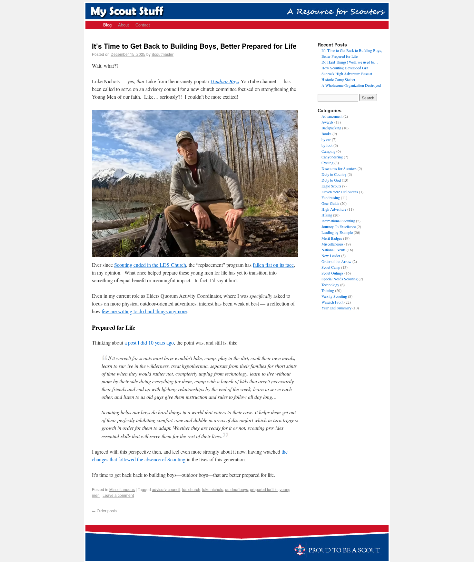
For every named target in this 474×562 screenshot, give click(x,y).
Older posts (104, 510)
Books (326, 133)
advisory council (166, 489)
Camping (328, 151)
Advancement (331, 116)
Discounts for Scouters (339, 168)
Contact (142, 25)
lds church (191, 489)
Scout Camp (330, 267)
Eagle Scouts (331, 185)
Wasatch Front (332, 302)
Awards (327, 122)
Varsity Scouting (334, 296)
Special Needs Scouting (339, 278)
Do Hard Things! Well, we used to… (349, 62)
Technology (330, 284)
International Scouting (338, 220)
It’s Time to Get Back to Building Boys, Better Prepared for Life (194, 46)
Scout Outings (332, 273)
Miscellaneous (122, 489)
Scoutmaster (162, 54)
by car (326, 139)
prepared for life (264, 489)
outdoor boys (236, 489)
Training (327, 290)
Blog (107, 25)
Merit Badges (331, 238)
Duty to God (331, 180)
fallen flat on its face (273, 264)
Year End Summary (336, 307)
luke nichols (212, 489)
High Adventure (333, 209)
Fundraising (330, 197)
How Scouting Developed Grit (344, 67)
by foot (326, 145)
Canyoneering (332, 156)
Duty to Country (334, 174)
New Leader (330, 255)
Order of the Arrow (336, 261)
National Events (333, 249)
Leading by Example (337, 232)
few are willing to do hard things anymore (144, 311)
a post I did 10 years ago (149, 342)
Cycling (327, 162)
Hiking (326, 214)
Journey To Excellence (338, 226)
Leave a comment (118, 495)
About (123, 25)
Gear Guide (330, 203)
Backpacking (331, 127)
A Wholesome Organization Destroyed (351, 85)
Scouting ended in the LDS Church (150, 264)
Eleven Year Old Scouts (339, 191)
